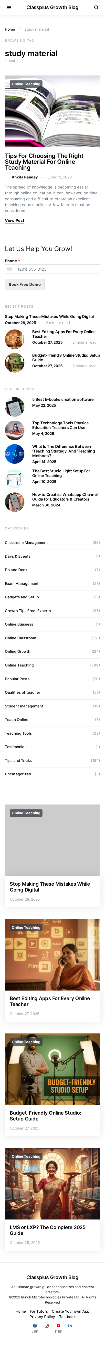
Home (10, 29)
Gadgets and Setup (22, 597)
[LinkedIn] (70, 1328)
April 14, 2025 (44, 461)
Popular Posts (17, 679)
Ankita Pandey (25, 177)
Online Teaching (26, 84)
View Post (14, 220)
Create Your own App (70, 1311)
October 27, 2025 (47, 342)
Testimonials (16, 746)
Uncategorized (18, 774)
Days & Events (18, 556)
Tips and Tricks (18, 760)
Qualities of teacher (22, 692)
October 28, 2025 (20, 322)
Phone (12, 260)
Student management (24, 706)
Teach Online (16, 719)
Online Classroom (20, 638)
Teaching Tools (18, 733)
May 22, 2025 (44, 405)
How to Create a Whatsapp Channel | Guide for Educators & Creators (66, 497)
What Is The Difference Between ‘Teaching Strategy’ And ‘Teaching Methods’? (63, 451)
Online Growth (17, 651)
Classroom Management (26, 542)
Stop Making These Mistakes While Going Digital (49, 316)
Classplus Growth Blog (52, 7)
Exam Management (22, 583)
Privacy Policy (42, 1316)
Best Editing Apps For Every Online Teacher (63, 334)
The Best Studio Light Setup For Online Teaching (61, 473)
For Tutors (39, 1311)
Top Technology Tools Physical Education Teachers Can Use (60, 425)
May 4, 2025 (43, 433)
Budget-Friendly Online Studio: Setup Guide (66, 357)
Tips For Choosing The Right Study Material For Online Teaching (44, 161)
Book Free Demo (25, 284)
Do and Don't (16, 569)
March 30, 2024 (46, 505)
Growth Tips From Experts (28, 610)
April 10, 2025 (44, 481)
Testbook (67, 1316)
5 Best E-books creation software (63, 399)
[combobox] (10, 269)
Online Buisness (19, 624)
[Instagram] (46, 1328)
